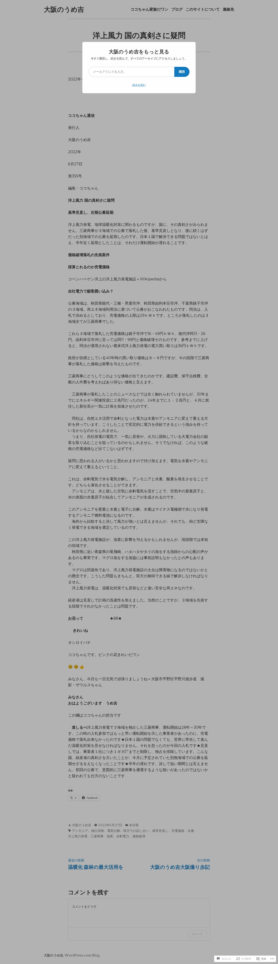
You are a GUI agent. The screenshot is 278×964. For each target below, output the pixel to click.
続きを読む (139, 85)
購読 (182, 71)
